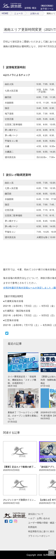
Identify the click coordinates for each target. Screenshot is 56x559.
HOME (5, 13)
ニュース (18, 13)
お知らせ (34, 13)
